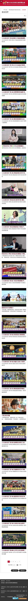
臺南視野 (24, 9)
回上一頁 (15, 570)
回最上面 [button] (22, 570)
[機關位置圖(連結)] (15, 598)
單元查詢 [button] (25, 16)
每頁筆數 (10, 564)
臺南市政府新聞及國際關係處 (14, 3)
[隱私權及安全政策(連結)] (23, 598)
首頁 (6, 9)
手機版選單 (1, 1)
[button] (17, 565)
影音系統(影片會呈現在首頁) (14, 9)
